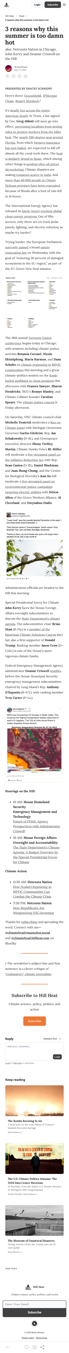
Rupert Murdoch (27, 101)
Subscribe (52, 4)
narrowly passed (16, 247)
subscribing (29, 922)
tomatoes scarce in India (33, 175)
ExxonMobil (32, 96)
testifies (55, 671)
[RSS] (34, 1323)
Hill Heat (9, 16)
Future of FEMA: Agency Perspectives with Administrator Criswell (36, 826)
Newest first (50, 1038)
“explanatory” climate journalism (28, 974)
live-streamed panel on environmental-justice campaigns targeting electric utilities (30, 486)
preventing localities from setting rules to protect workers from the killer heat (33, 132)
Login (37, 4)
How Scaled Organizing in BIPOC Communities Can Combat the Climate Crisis (32, 892)
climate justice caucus (38, 402)
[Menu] (64, 4)
